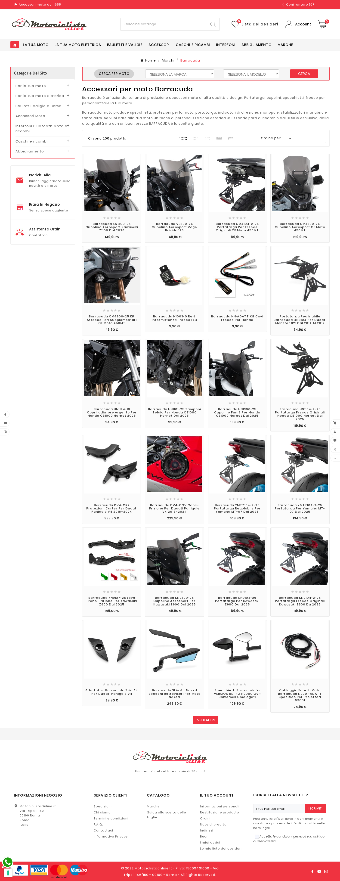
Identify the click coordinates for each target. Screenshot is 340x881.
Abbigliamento (29, 151)
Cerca (304, 73)
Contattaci (103, 830)
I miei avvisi (210, 842)
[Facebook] (312, 871)
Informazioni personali (219, 806)
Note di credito (213, 824)
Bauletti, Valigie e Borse (38, 105)
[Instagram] (326, 871)
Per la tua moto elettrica (39, 95)
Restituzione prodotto (219, 812)
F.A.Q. (98, 824)
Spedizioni (103, 806)
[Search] (213, 24)
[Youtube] (319, 871)
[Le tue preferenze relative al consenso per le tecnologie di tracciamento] (8, 873)
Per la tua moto (30, 85)
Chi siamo (102, 812)
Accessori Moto (30, 115)
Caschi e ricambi (31, 141)
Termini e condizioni (111, 818)
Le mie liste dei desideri (221, 848)
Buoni (205, 836)
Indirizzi (206, 830)
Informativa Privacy (111, 836)
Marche (153, 806)
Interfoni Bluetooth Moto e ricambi (41, 129)
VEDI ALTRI (206, 720)
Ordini (205, 818)
